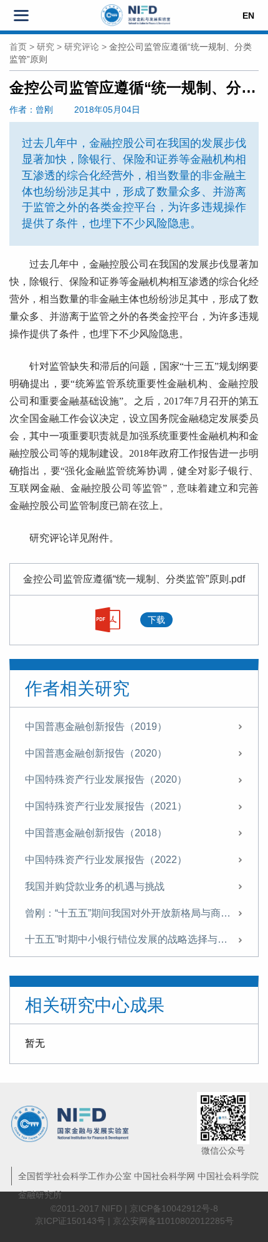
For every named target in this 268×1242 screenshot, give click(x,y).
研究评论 (81, 47)
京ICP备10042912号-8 (174, 1208)
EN (248, 16)
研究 (45, 47)
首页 (18, 47)
